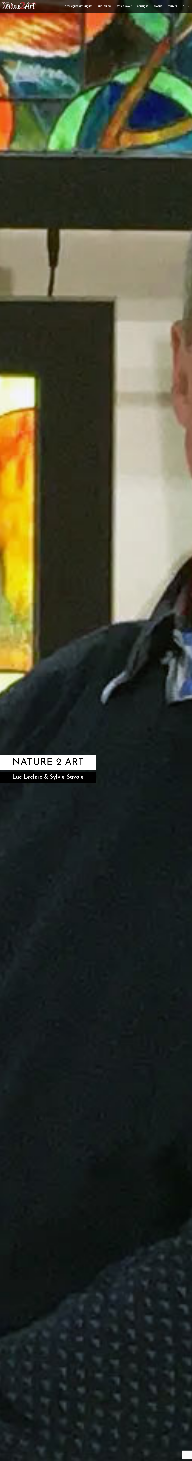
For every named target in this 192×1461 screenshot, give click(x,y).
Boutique (142, 6)
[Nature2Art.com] (19, 6)
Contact (172, 6)
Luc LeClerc (104, 6)
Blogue (158, 6)
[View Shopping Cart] (188, 6)
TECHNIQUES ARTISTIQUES (78, 6)
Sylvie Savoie (124, 6)
